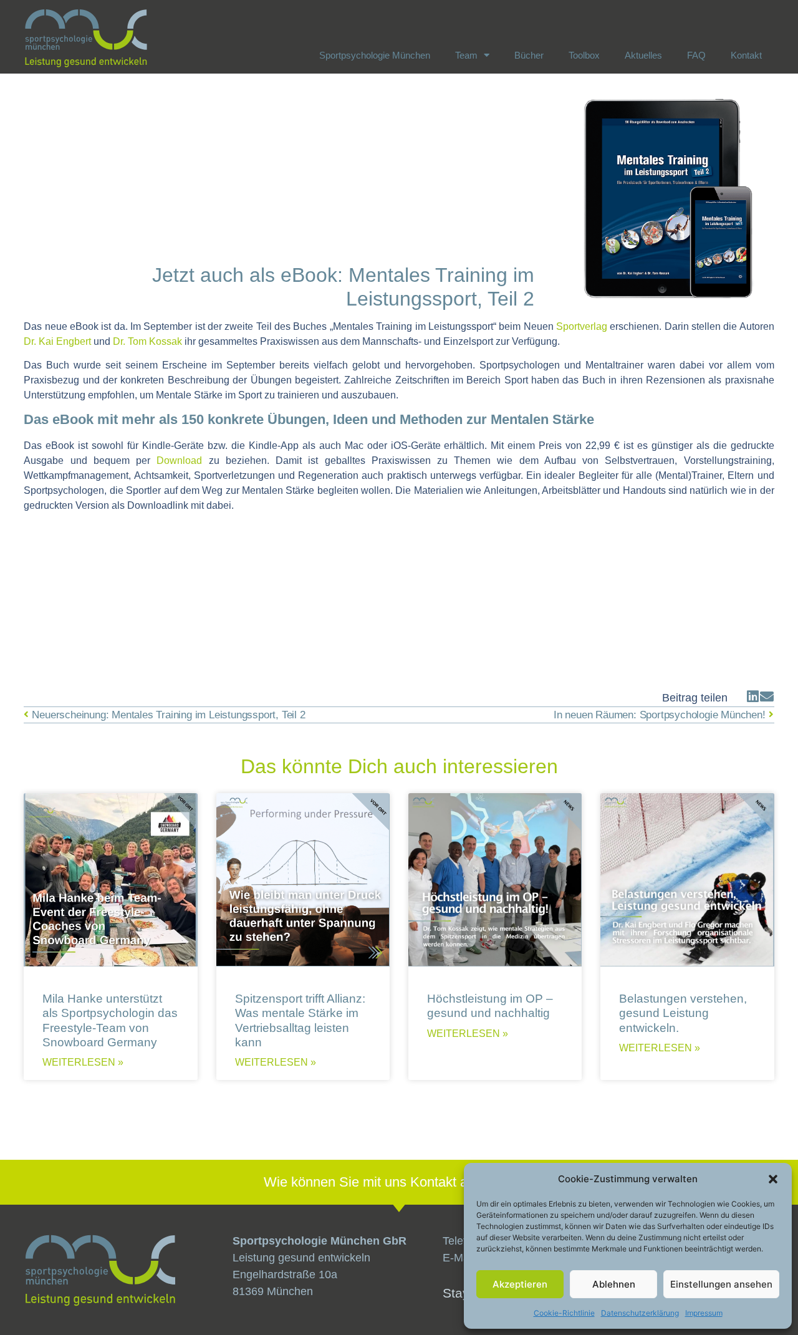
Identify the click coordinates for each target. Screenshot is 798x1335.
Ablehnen (613, 1284)
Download (179, 460)
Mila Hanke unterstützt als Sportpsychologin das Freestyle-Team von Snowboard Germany (110, 1020)
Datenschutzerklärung (640, 1313)
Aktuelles (643, 55)
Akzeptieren (520, 1284)
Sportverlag (583, 326)
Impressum (704, 1313)
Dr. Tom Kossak (147, 341)
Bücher (529, 55)
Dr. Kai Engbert (57, 341)
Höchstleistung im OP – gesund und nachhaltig (490, 1005)
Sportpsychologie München (374, 55)
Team (466, 55)
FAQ (696, 55)
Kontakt (746, 55)
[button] (773, 1179)
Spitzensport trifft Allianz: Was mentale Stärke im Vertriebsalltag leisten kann (300, 1020)
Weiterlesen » (82, 1063)
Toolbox (584, 55)
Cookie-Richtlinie (564, 1313)
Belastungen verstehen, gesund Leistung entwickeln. (683, 1012)
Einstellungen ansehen (721, 1284)
